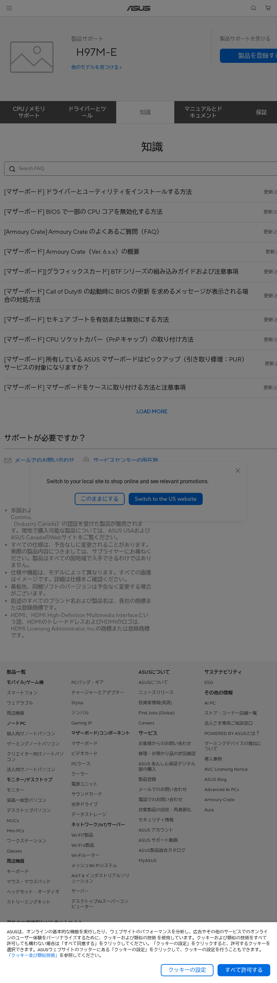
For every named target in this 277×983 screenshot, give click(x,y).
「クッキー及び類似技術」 (33, 955)
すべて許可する (244, 970)
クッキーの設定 (187, 970)
